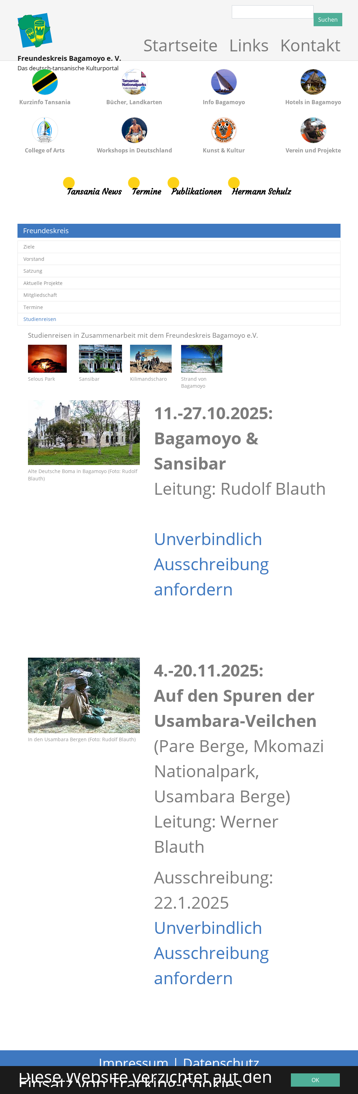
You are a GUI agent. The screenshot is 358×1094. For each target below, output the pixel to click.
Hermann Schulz (261, 191)
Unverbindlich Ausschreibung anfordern (211, 563)
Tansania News (94, 191)
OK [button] (315, 1080)
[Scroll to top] (326, 1062)
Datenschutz (221, 1063)
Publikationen (197, 191)
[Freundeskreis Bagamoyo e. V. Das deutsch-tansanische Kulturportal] (70, 30)
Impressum (134, 1063)
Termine (146, 191)
